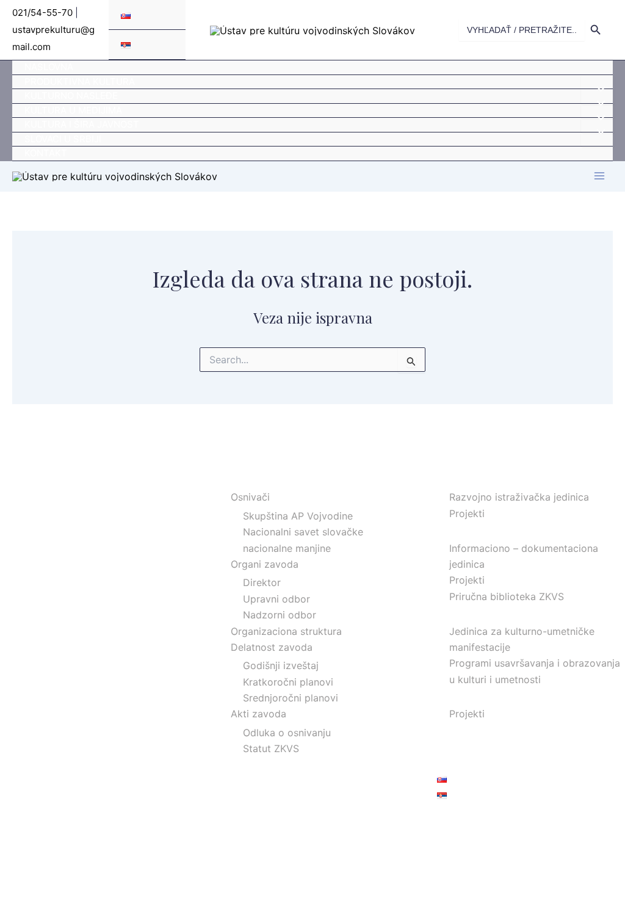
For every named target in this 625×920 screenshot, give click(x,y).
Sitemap (456, 762)
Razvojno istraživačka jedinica (519, 497)
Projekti (467, 513)
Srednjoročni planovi (290, 698)
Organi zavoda (264, 564)
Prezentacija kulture (483, 612)
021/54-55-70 (42, 12)
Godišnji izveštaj (281, 665)
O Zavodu (241, 479)
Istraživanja (463, 479)
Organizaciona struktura (286, 631)
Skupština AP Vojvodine (298, 516)
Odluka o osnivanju (287, 732)
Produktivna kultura (79, 81)
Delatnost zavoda (271, 647)
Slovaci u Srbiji (62, 139)
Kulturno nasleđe (71, 95)
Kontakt (45, 153)
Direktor (262, 582)
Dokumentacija (471, 529)
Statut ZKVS (271, 748)
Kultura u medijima (73, 110)
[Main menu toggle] (599, 175)
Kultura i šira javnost (81, 124)
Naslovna (48, 67)
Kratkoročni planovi (288, 682)
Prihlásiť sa (462, 823)
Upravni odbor (276, 599)
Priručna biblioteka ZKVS (506, 596)
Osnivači (250, 497)
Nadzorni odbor (279, 615)
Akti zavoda (258, 714)
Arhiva (451, 730)
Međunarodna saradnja (490, 695)
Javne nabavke (472, 746)
